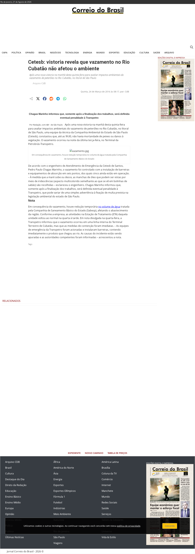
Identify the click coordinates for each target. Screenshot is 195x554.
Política (16, 52)
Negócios (55, 52)
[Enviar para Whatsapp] (65, 98)
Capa (4, 52)
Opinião (29, 52)
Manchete (107, 491)
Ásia (55, 473)
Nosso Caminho (94, 453)
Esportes (114, 52)
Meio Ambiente (62, 514)
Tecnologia (72, 52)
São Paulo (59, 537)
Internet (106, 485)
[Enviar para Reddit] (51, 98)
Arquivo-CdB (39, 83)
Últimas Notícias (14, 537)
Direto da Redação (16, 485)
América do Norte (63, 467)
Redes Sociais (109, 502)
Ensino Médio (13, 502)
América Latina (110, 462)
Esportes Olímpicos (64, 491)
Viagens (57, 543)
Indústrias (59, 508)
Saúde (156, 52)
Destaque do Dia (14, 479)
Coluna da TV (109, 473)
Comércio (107, 479)
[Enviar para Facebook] (44, 98)
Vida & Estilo (109, 537)
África (56, 462)
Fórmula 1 (59, 496)
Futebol (57, 502)
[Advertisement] (97, 31)
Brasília (106, 467)
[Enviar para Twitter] (38, 98)
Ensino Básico (13, 496)
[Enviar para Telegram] (58, 98)
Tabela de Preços (117, 453)
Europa (9, 508)
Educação (129, 52)
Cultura (144, 52)
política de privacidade (128, 525)
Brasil (42, 52)
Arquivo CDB (12, 462)
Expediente (74, 453)
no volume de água (109, 206)
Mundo (100, 52)
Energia (87, 52)
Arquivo (169, 52)
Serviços (106, 514)
